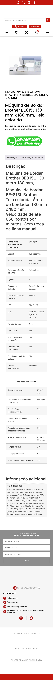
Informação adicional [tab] (32, 157)
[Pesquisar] (48, 20)
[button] (7, 33)
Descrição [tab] (12, 157)
